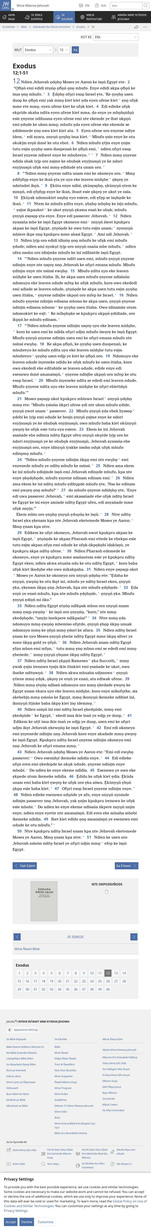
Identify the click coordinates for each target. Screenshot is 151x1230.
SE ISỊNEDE (75, 937)
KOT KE (86, 37)
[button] (36, 17)
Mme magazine (63, 1076)
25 (98, 465)
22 (71, 411)
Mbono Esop (109, 1081)
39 (127, 679)
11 (29, 203)
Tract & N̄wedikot (64, 1064)
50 (20, 831)
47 (57, 788)
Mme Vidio (60, 1111)
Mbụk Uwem (110, 1104)
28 (107, 514)
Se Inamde (108, 1098)
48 (16, 794)
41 (130, 715)
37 (20, 660)
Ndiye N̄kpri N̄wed (65, 1058)
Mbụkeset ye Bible (17, 1105)
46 (72, 776)
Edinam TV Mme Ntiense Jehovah (73, 1105)
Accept (11, 1222)
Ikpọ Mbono (109, 1092)
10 (16, 197)
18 (42, 344)
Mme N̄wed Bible (27, 949)
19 (108, 356)
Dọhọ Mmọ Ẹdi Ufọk (114, 1063)
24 (20, 459)
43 (20, 752)
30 (69, 551)
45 (92, 770)
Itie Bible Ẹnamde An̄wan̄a (21, 1052)
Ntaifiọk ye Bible (15, 1100)
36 (65, 642)
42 (99, 727)
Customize (45, 1222)
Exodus (80, 27)
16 (121, 295)
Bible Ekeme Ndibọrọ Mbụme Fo (25, 1047)
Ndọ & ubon (13, 1076)
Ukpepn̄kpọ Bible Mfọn (19, 1058)
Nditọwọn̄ (12, 1088)
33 (20, 606)
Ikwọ (57, 1117)
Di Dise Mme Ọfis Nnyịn (116, 1075)
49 (46, 819)
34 (94, 618)
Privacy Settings (16, 1211)
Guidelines (60, 1100)
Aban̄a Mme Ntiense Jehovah (119, 1050)
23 (82, 429)
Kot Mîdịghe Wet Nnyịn (116, 1069)
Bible (24, 27)
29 (20, 532)
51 (89, 837)
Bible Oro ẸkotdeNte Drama (70, 1133)
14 (20, 258)
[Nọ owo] (136, 27)
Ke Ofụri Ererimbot (113, 1110)
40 (20, 709)
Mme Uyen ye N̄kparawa (20, 1082)
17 (20, 325)
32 (126, 587)
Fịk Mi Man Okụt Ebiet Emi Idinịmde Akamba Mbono (92, 1154)
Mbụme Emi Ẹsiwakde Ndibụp (119, 1057)
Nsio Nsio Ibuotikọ (65, 1070)
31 (89, 569)
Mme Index (61, 1094)
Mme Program (63, 1088)
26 (118, 478)
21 (20, 398)
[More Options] (145, 27)
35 (98, 630)
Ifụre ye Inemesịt (16, 1070)
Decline (26, 1222)
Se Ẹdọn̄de (8, 27)
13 (16, 240)
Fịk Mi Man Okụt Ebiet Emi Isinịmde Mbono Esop (57, 1154)
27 (63, 490)
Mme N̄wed (61, 1052)
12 (16, 81)
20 (41, 380)
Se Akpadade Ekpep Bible (21, 1064)
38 (51, 672)
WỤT (18, 50)
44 (107, 758)
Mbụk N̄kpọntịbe (112, 1039)
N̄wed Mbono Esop (65, 1082)
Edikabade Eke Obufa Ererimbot (51, 27)
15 (73, 271)
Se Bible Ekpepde (16, 1039)
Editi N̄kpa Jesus (111, 1087)
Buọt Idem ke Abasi (17, 1094)
